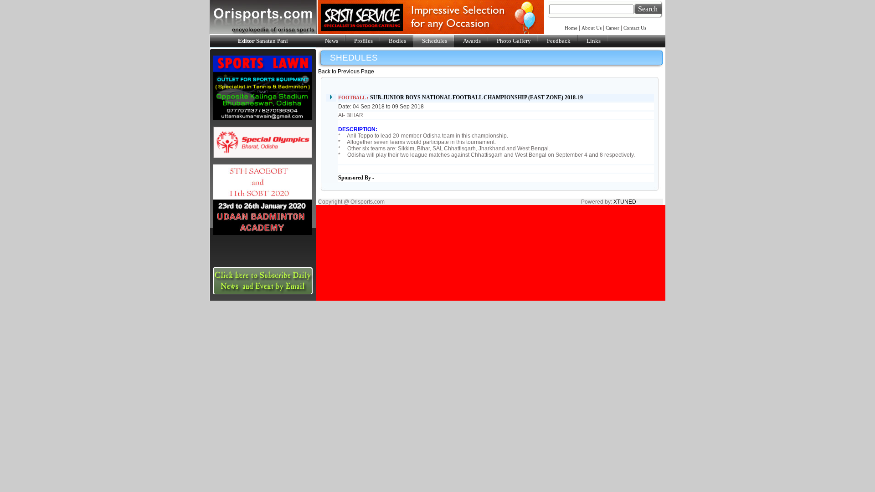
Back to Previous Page (346, 71)
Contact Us (634, 28)
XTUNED (624, 202)
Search (648, 9)
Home (572, 28)
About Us (592, 28)
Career (612, 28)
